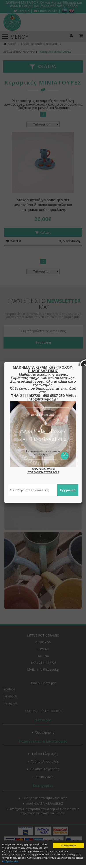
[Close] (82, 362)
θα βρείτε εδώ (10, 861)
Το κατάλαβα (68, 845)
